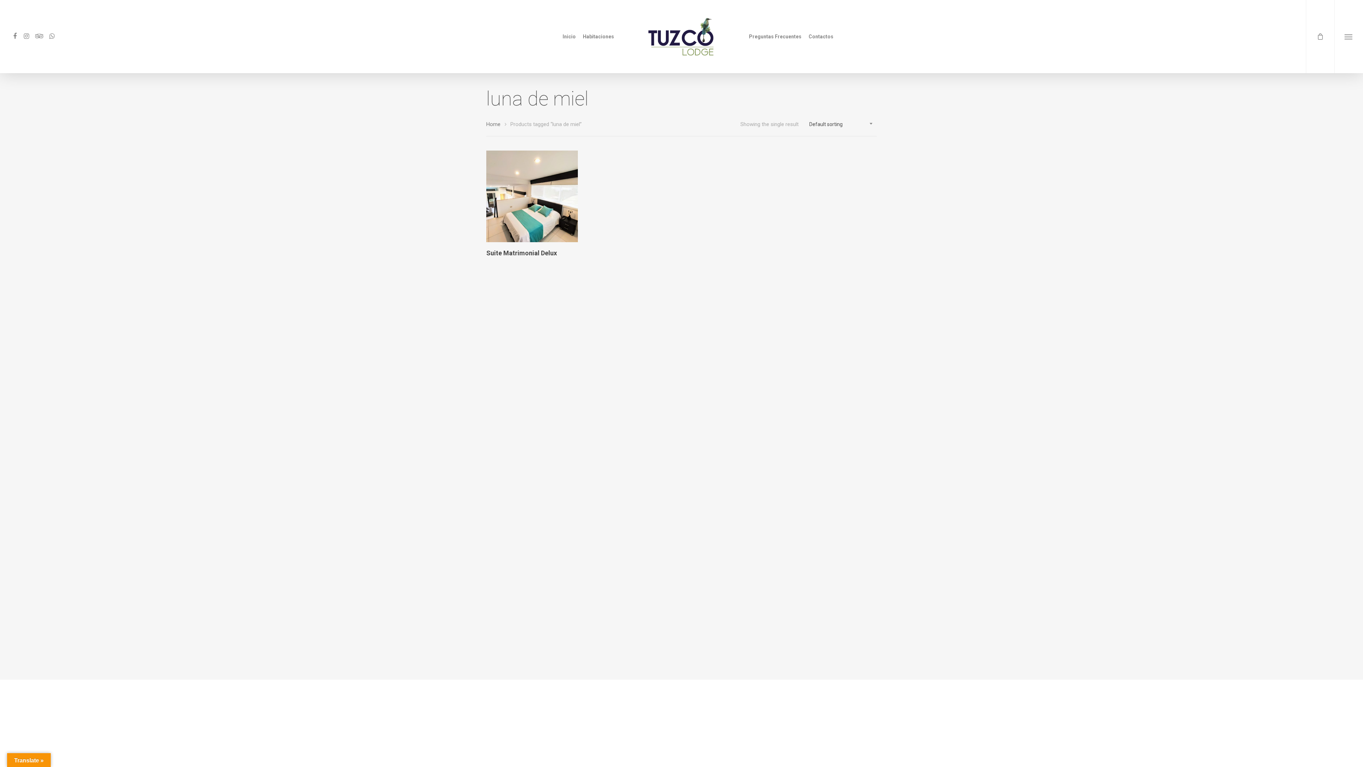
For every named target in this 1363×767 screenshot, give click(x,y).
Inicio (569, 36)
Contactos (821, 36)
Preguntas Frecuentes (775, 36)
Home (493, 124)
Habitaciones (598, 36)
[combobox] (841, 124)
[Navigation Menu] (1348, 36)
